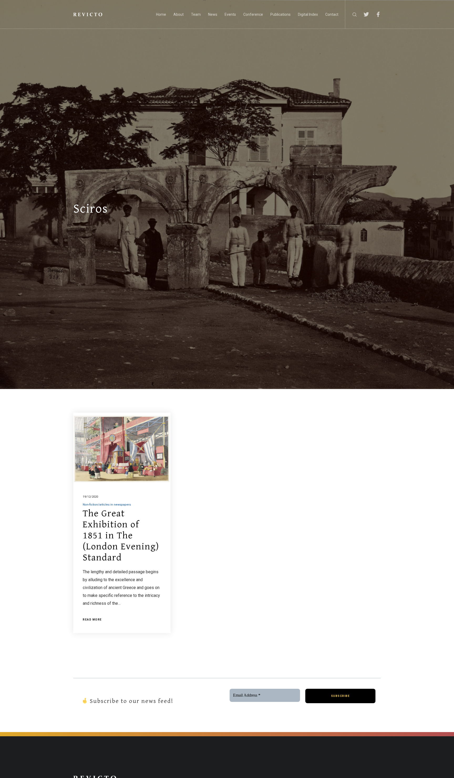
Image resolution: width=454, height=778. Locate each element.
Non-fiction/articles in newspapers (107, 504)
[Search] (351, 14)
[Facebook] (375, 14)
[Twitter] (363, 14)
